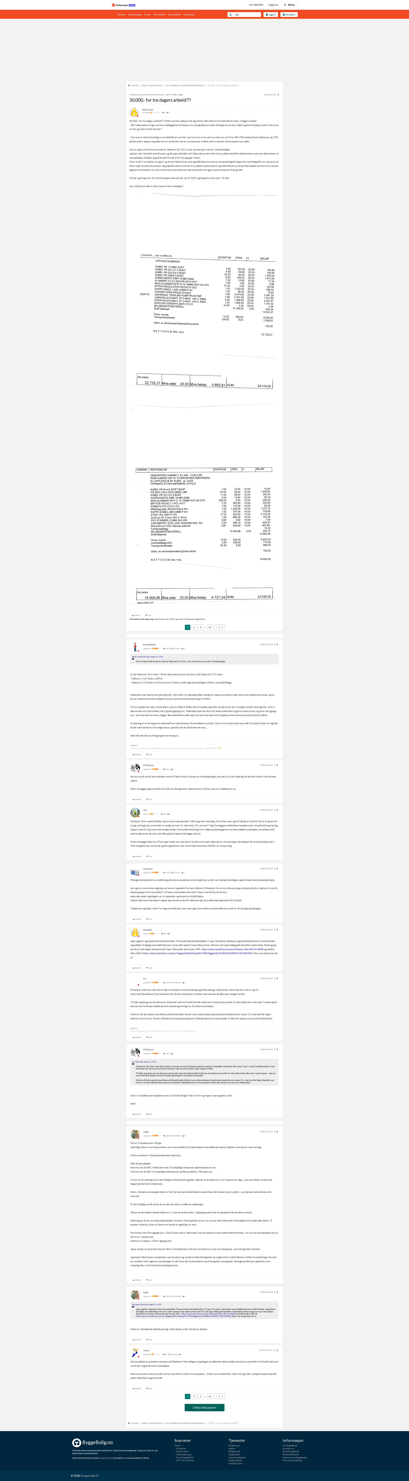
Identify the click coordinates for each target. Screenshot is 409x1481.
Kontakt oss (288, 1448)
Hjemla (232, 1448)
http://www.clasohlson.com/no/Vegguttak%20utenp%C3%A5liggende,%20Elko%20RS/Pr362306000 (197, 953)
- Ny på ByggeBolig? (183, 1457)
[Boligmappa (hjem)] (123, 5)
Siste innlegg (134, 14)
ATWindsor (148, 765)
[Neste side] (222, 627)
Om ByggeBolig (290, 1445)
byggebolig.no (105, 1458)
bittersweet (147, 109)
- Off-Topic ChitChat (184, 1460)
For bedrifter (256, 4)
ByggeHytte (234, 1454)
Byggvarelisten (235, 1460)
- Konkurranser (181, 1451)
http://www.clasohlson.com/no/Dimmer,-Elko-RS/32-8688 (232, 949)
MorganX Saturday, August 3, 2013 (146, 1304)
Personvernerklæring (292, 1460)
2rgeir (146, 1131)
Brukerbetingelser (291, 1454)
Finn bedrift (159, 14)
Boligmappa (234, 1445)
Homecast (148, 868)
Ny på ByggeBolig (291, 1451)
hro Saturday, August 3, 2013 (144, 1061)
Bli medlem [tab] (290, 14)
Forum (147, 14)
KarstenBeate (149, 644)
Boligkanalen (234, 1451)
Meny (291, 4)
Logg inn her (199, 619)
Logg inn (273, 4)
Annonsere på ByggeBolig (294, 1457)
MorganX (147, 930)
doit (145, 810)
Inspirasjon (189, 14)
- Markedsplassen (183, 1454)
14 (209, 627)
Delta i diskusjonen (204, 1407)
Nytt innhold (174, 14)
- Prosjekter (180, 1448)
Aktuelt (121, 14)
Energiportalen (235, 1463)
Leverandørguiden (237, 1457)
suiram (146, 1350)
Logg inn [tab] (272, 14)
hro (144, 978)
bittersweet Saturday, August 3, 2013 (147, 656)
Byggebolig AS (90, 1475)
